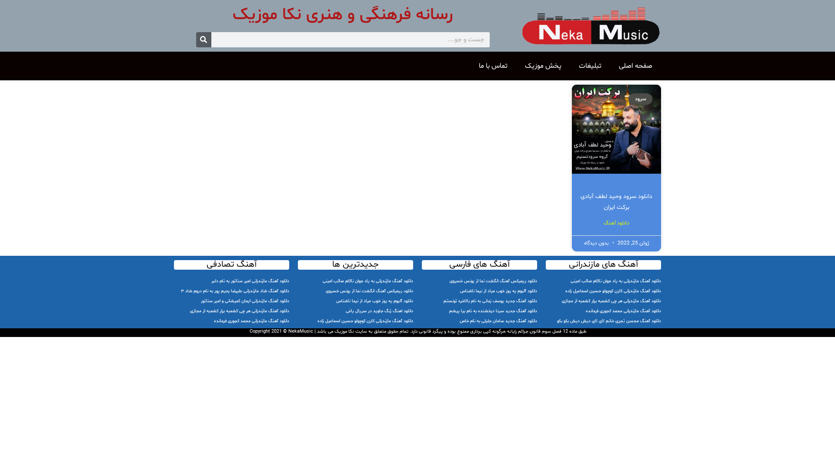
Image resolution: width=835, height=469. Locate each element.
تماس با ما (493, 66)
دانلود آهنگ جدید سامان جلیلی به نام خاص (498, 321)
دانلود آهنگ (616, 223)
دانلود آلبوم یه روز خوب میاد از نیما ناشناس (498, 291)
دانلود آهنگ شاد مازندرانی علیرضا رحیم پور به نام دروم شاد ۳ (235, 291)
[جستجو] (203, 39)
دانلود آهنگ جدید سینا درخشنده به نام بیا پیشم (493, 311)
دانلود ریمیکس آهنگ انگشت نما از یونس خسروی (493, 281)
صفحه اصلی (635, 66)
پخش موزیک (543, 66)
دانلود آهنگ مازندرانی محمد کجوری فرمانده (623, 311)
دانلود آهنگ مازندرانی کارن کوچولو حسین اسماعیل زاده (613, 291)
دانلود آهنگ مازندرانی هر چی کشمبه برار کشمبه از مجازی (611, 301)
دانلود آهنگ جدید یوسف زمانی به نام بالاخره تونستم (490, 301)
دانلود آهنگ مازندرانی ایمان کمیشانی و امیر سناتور (245, 301)
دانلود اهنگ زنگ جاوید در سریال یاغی (379, 311)
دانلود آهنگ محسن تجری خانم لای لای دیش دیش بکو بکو (609, 321)
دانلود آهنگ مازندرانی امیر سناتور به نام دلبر (250, 281)
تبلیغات (590, 66)
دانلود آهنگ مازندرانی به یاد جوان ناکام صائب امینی (616, 281)
